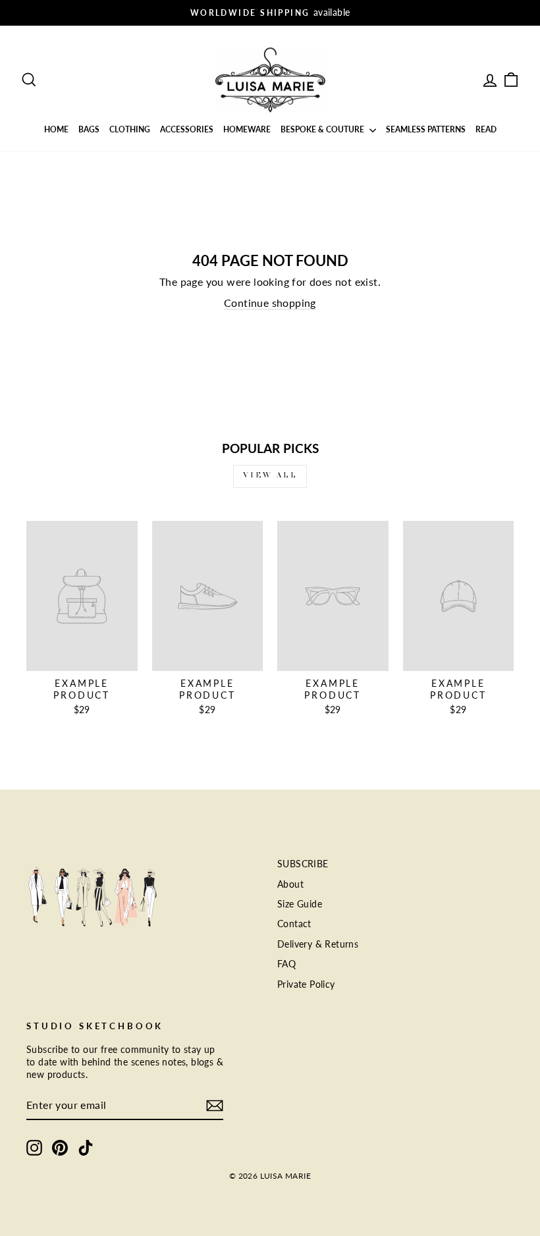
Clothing (129, 129)
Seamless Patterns (426, 129)
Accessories (186, 129)
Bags (88, 129)
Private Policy (306, 984)
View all (270, 476)
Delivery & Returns (317, 944)
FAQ (286, 964)
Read (486, 129)
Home (56, 129)
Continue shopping (270, 302)
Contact (294, 924)
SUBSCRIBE (303, 864)
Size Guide (299, 904)
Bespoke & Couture (323, 129)
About (290, 884)
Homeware (247, 129)
